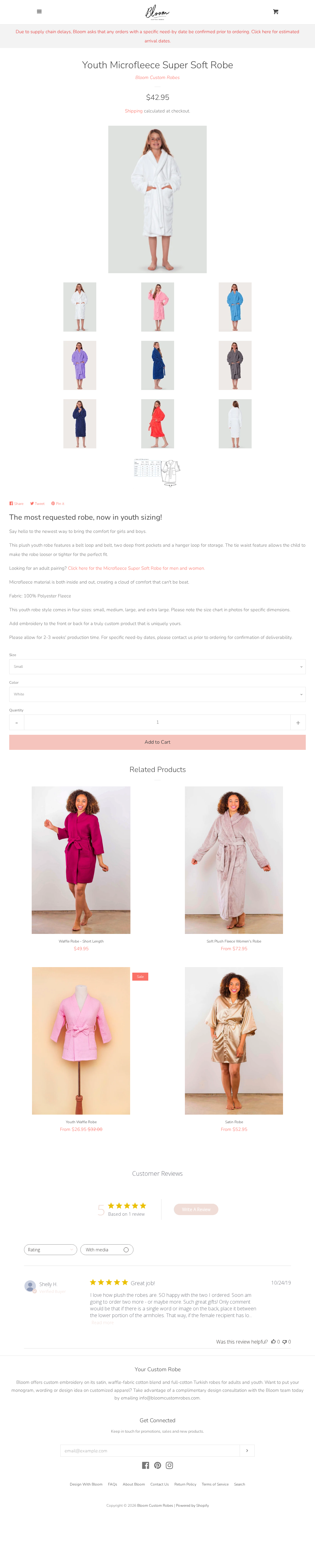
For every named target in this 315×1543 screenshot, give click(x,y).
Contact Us (159, 1484)
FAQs (112, 1484)
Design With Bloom (86, 1484)
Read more (103, 1322)
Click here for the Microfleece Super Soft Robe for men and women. (136, 568)
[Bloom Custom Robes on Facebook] (146, 1467)
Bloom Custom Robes (157, 77)
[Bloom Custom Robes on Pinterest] (157, 1467)
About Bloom (134, 1484)
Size (12, 654)
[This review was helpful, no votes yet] (273, 1341)
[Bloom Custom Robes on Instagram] (169, 1467)
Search (239, 1484)
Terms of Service (215, 1484)
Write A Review (196, 1209)
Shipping (134, 111)
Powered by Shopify (192, 1505)
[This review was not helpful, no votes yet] (284, 1341)
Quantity (16, 710)
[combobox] (50, 1249)
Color (13, 682)
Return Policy (185, 1484)
